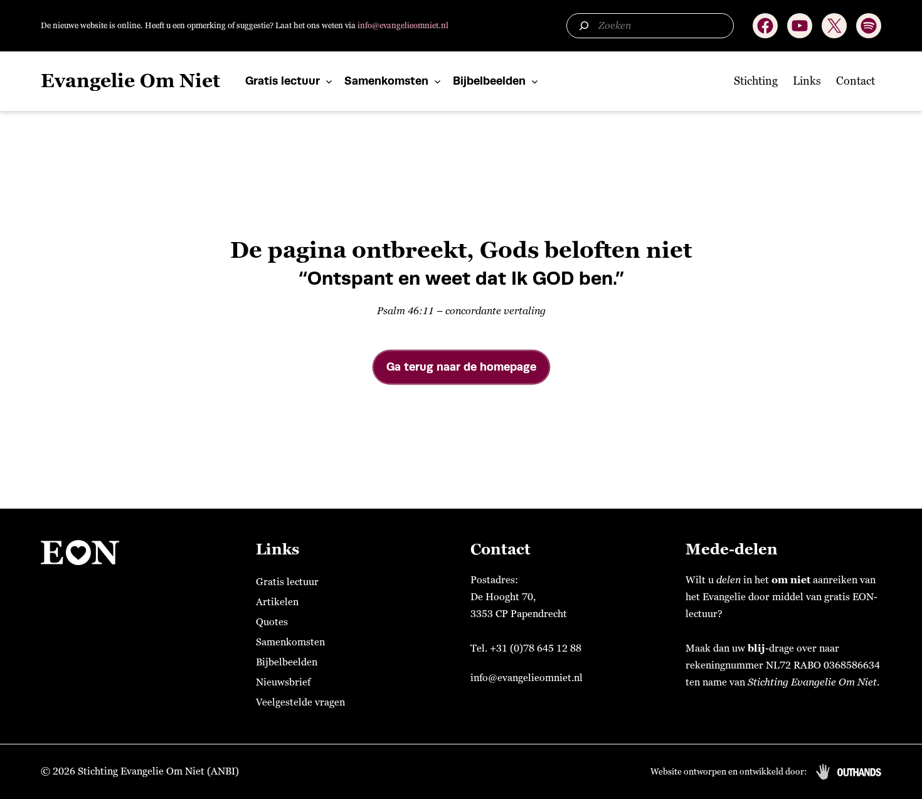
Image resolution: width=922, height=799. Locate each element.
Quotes (272, 622)
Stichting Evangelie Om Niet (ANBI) (158, 771)
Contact (855, 81)
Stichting (756, 81)
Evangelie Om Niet (130, 81)
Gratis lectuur (282, 80)
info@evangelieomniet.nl (403, 26)
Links (807, 81)
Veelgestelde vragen (300, 702)
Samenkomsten (386, 80)
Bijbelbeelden (489, 80)
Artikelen (277, 602)
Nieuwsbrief (283, 682)
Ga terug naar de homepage (461, 366)
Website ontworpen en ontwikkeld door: (728, 771)
